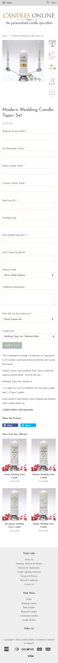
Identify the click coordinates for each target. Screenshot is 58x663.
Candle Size (8, 330)
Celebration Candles (29, 616)
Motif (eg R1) (9, 200)
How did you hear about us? (16, 313)
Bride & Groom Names (13, 131)
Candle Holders (29, 620)
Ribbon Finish (9, 269)
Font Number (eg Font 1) (14, 235)
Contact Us (29, 584)
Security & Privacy (29, 576)
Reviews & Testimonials (29, 568)
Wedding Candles (29, 603)
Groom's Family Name (13, 183)
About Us (29, 559)
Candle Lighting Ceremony (29, 572)
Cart (53, 3)
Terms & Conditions (29, 580)
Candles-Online (27, 639)
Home (4, 36)
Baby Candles (29, 607)
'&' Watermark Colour (13, 148)
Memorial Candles (29, 612)
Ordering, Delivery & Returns (29, 563)
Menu (9, 3)
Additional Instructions (13, 287)
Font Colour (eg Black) (13, 252)
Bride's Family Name (12, 165)
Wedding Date (9, 217)
